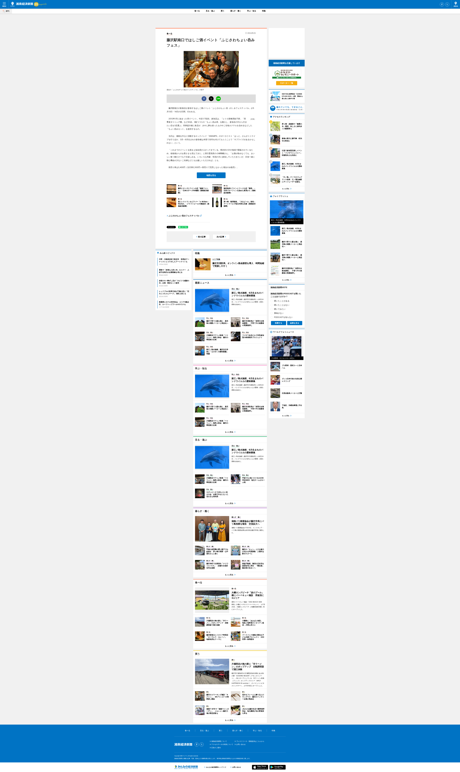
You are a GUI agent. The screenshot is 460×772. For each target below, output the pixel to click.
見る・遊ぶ (210, 11)
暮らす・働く (235, 11)
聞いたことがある (281, 301)
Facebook (442, 4)
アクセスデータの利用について (222, 744)
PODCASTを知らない (283, 317)
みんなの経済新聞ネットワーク (186, 767)
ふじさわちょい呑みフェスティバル (184, 215)
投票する (278, 323)
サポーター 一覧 (286, 83)
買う (222, 11)
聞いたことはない (281, 305)
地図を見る (211, 175)
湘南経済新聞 (22, 4)
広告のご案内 (216, 748)
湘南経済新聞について (219, 741)
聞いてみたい (280, 309)
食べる (197, 11)
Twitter (447, 4)
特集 (264, 11)
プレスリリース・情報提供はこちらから (250, 741)
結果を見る (294, 323)
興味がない (279, 313)
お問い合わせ (241, 744)
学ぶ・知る (251, 11)
